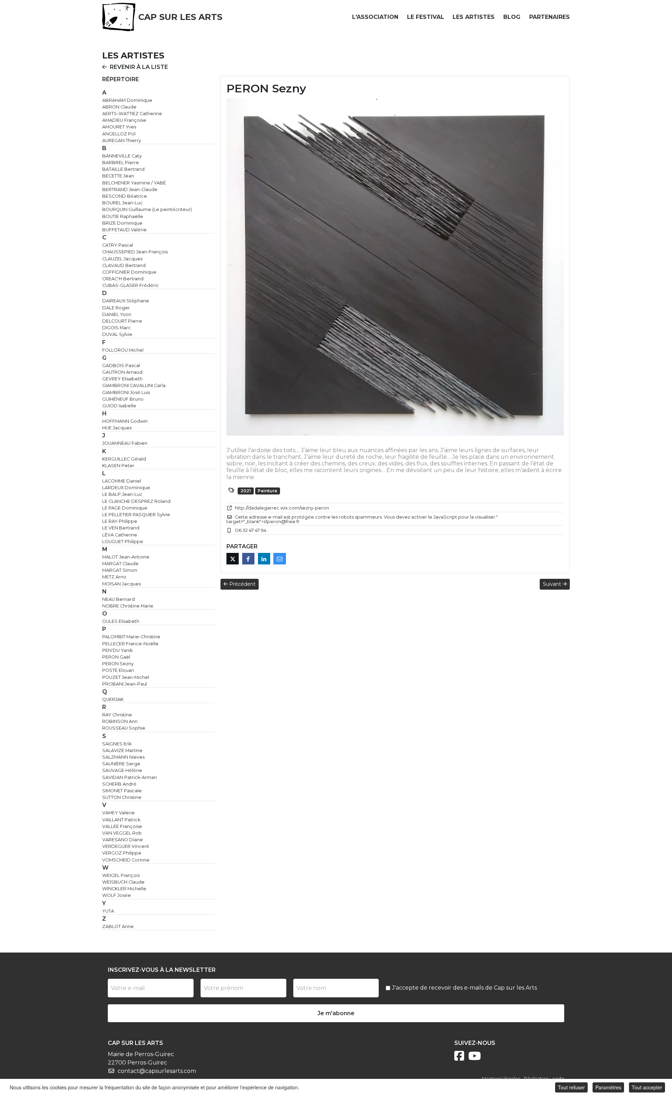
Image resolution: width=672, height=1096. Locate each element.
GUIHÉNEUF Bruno (123, 399)
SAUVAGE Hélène (122, 770)
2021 (245, 490)
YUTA (108, 911)
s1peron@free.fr (282, 521)
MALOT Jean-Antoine (125, 557)
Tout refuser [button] (571, 1087)
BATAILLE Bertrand (123, 169)
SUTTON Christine (121, 797)
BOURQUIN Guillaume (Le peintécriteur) (147, 209)
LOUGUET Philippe (122, 541)
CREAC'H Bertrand (123, 278)
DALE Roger (116, 307)
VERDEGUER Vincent (125, 846)
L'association (375, 17)
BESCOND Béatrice (124, 196)
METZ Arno (114, 576)
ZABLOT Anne (118, 926)
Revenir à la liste (139, 67)
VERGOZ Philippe (121, 853)
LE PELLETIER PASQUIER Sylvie (136, 514)
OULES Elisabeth (120, 621)
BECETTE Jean (118, 175)
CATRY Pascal (117, 245)
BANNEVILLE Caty (122, 156)
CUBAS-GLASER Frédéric (130, 285)
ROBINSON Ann (120, 721)
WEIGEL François (121, 875)
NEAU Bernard (118, 599)
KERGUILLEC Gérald (124, 459)
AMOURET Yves (119, 126)
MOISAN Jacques (121, 583)
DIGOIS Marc (116, 327)
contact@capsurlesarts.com (157, 1071)
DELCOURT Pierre (122, 321)
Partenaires (549, 17)
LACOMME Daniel (121, 481)
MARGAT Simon (119, 570)
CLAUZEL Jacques (122, 258)
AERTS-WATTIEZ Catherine (132, 113)
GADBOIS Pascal (121, 365)
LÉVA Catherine (119, 535)
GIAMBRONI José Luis (126, 392)
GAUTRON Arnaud (122, 372)
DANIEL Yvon (116, 314)
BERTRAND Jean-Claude (130, 189)
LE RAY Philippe (119, 521)
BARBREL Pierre (120, 162)
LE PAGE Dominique (124, 508)
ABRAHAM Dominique (127, 100)
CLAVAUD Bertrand (124, 265)
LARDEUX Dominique (126, 487)
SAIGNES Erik (117, 743)
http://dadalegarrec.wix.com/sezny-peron (282, 508)
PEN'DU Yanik (117, 650)
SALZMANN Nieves (123, 757)
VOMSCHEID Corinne (125, 860)
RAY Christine (117, 714)
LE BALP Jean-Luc (122, 494)
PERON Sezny (118, 663)
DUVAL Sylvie (117, 334)
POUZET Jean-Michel (125, 677)
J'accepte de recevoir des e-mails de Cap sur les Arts (464, 987)
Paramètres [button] (608, 1087)
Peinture (267, 490)
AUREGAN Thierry (121, 140)
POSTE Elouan (118, 670)
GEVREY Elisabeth (122, 378)
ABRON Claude (119, 107)
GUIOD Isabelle (119, 405)
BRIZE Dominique (122, 223)
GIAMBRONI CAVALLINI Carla (134, 385)
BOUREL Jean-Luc (122, 202)
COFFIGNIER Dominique (129, 272)
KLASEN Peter (118, 465)
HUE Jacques (117, 427)
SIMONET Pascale (122, 790)
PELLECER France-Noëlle (130, 643)
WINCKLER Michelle (124, 888)
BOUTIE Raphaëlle (122, 216)
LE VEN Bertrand (120, 528)
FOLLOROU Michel (123, 350)
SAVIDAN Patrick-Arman (129, 777)
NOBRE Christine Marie (127, 606)
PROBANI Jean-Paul (124, 684)
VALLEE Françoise (122, 826)
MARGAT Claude (120, 563)
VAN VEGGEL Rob (122, 833)
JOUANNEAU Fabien (124, 443)
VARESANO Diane (122, 839)
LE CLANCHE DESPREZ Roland (136, 501)
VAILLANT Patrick (121, 819)
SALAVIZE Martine (122, 750)
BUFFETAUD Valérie (124, 229)
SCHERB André (119, 784)
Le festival (425, 17)
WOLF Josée (116, 895)
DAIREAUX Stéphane (125, 300)
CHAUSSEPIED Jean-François (135, 251)
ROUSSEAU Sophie (123, 728)
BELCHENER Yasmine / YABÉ (134, 182)
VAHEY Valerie (118, 812)
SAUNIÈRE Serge (121, 763)
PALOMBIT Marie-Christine (131, 636)
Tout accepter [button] (647, 1087)
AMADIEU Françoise (124, 120)
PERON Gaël (116, 657)
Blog (511, 17)
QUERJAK (113, 699)
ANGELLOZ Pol (118, 133)
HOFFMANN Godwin (125, 421)
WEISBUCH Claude (123, 882)
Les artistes (474, 17)
